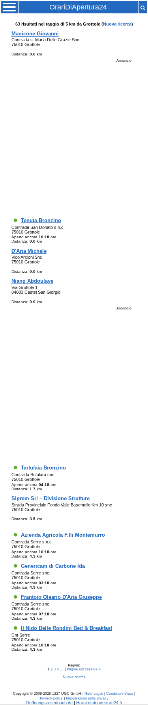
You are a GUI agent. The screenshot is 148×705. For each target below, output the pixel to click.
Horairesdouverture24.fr (99, 702)
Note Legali (93, 694)
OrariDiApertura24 (78, 7)
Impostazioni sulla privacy (87, 698)
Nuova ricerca (117, 24)
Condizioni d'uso (119, 694)
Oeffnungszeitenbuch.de (49, 702)
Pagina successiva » (84, 669)
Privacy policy (51, 698)
